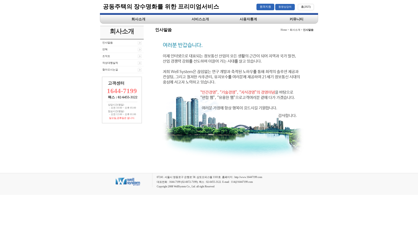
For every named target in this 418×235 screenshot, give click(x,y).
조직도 (106, 56)
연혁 (105, 49)
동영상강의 (285, 6)
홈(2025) (306, 6)
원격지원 (265, 6)
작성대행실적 (110, 62)
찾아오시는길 (110, 69)
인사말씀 (107, 42)
